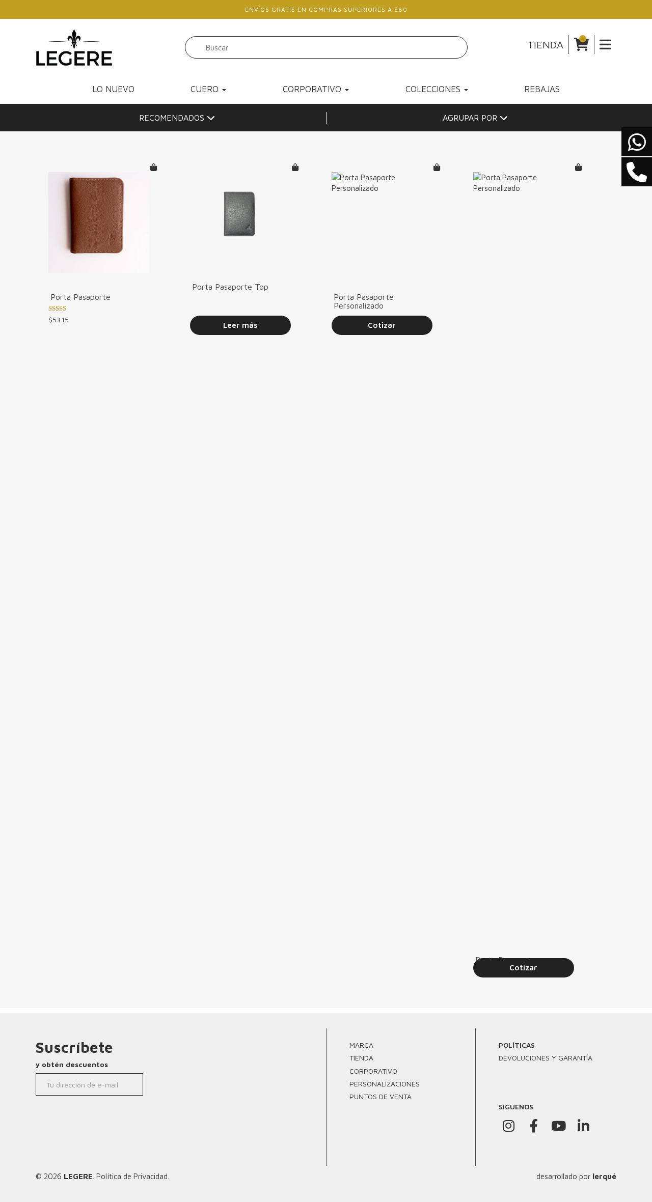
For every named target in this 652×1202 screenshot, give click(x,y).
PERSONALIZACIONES (384, 1083)
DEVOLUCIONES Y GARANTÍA (545, 1057)
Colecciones (434, 89)
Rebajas (542, 89)
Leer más (240, 325)
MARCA (361, 1045)
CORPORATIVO (373, 1071)
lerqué (604, 1176)
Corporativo (313, 89)
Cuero (206, 89)
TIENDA (545, 44)
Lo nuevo (113, 89)
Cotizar (382, 325)
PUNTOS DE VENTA (380, 1096)
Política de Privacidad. (132, 1176)
